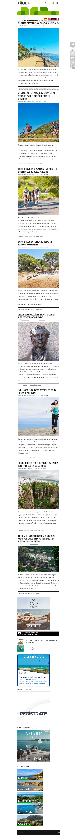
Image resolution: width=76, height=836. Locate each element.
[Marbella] (30, 779)
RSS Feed (38, 832)
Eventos (24, 530)
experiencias (38, 88)
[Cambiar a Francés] (57, 19)
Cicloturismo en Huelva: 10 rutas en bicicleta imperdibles (35, 243)
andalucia (33, 163)
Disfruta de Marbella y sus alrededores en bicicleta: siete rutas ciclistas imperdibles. (38, 22)
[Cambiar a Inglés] (49, 19)
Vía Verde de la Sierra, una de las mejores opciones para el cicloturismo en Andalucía (37, 96)
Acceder (42, 832)
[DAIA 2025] (38, 613)
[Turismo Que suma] (38, 670)
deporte (41, 163)
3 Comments (42, 320)
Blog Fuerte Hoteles (38, 7)
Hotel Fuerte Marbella (49, 88)
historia (39, 385)
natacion (42, 457)
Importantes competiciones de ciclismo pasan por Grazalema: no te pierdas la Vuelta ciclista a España (36, 538)
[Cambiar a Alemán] (53, 19)
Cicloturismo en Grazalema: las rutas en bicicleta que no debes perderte (37, 170)
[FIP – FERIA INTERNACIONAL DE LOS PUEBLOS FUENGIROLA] (20, 644)
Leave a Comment (43, 25)
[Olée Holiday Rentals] (30, 814)
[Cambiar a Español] (45, 19)
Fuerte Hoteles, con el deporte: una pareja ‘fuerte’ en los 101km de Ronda (38, 464)
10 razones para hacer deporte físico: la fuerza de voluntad (37, 391)
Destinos (25, 385)
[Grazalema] (30, 825)
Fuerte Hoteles (25, 25)
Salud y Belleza (26, 457)
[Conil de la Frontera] (30, 791)
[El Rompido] (30, 802)
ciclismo (33, 88)
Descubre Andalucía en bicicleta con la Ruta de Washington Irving (36, 316)
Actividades (25, 88)
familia (42, 88)
